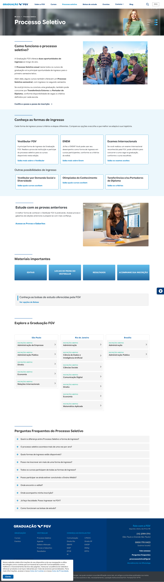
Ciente (8, 577)
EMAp (87, 548)
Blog (131, 4)
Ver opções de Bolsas (29, 302)
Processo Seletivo (44, 538)
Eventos (106, 4)
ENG (156, 4)
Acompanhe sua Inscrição (133, 272)
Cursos (53, 4)
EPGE (69, 551)
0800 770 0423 (142, 542)
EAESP (87, 544)
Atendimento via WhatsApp (138, 563)
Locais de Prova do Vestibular (65, 272)
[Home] (17, 4)
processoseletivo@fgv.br (140, 559)
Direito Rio (71, 541)
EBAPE (69, 544)
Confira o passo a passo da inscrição (32, 104)
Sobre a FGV (40, 4)
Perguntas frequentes (141, 555)
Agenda (40, 541)
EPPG (87, 551)
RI (67, 554)
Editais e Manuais (43, 544)
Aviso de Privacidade (60, 571)
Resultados (99, 272)
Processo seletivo (69, 4)
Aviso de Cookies (37, 571)
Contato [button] (118, 4)
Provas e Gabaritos (44, 548)
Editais (30, 272)
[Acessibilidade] (160, 291)
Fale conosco (144, 551)
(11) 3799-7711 (143, 534)
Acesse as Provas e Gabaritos (30, 223)
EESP (69, 548)
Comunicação (72, 538)
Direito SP (88, 541)
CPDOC (88, 538)
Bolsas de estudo (90, 4)
